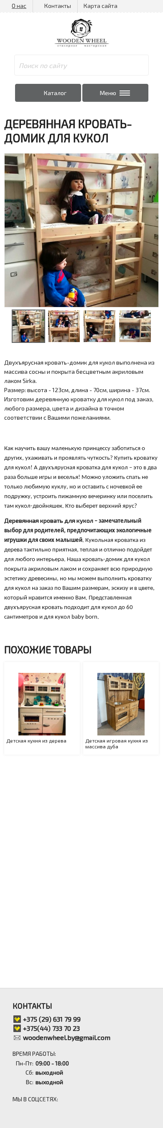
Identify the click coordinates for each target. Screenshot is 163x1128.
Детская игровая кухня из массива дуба (116, 743)
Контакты (57, 5)
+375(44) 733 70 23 (51, 1028)
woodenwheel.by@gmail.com (66, 1037)
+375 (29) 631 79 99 (52, 1019)
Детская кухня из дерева (36, 740)
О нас (19, 5)
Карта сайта (100, 5)
